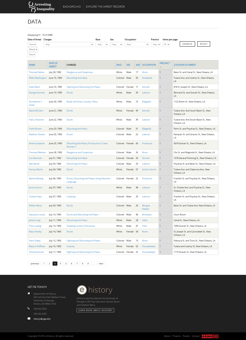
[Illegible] (146, 101)
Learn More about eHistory (95, 310)
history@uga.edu (42, 318)
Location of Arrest (185, 64)
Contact (196, 335)
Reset (204, 43)
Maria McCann (36, 110)
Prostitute (147, 143)
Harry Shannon (36, 119)
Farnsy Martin (36, 169)
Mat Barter (34, 163)
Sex (112, 39)
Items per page (170, 39)
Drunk (70, 92)
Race (98, 39)
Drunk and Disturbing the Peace (82, 214)
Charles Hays (35, 196)
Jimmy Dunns (35, 187)
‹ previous (34, 263)
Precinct (155, 39)
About (167, 335)
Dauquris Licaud (37, 214)
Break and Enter (75, 101)
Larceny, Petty (91, 101)
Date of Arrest (34, 39)
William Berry (35, 205)
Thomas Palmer (37, 72)
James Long (34, 220)
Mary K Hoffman (37, 246)
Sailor (145, 220)
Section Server (149, 169)
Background (72, 6)
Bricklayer (147, 214)
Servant (146, 86)
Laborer (146, 92)
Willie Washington (38, 77)
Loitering (71, 196)
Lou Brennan (35, 158)
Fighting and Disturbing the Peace (83, 86)
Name (32, 64)
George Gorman (37, 92)
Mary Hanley (35, 231)
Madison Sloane (37, 134)
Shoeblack (147, 77)
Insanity (71, 246)
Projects (177, 335)
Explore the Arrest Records (105, 6)
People (186, 335)
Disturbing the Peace (77, 77)
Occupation (130, 39)
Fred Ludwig (35, 225)
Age (138, 64)
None (145, 72)
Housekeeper (148, 246)
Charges (48, 39)
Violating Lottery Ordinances (81, 225)
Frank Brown (35, 128)
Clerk (144, 225)
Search (187, 43)
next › (101, 263)
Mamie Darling (36, 178)
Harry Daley (35, 240)
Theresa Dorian (36, 251)
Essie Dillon (34, 86)
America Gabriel (37, 143)
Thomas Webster (37, 152)
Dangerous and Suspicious (80, 72)
